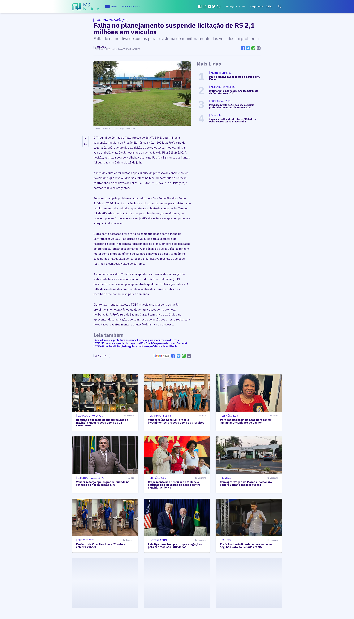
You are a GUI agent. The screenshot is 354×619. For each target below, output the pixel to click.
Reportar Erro (103, 356)
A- (85, 138)
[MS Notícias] (86, 8)
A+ (85, 144)
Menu (114, 6)
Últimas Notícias (131, 6)
